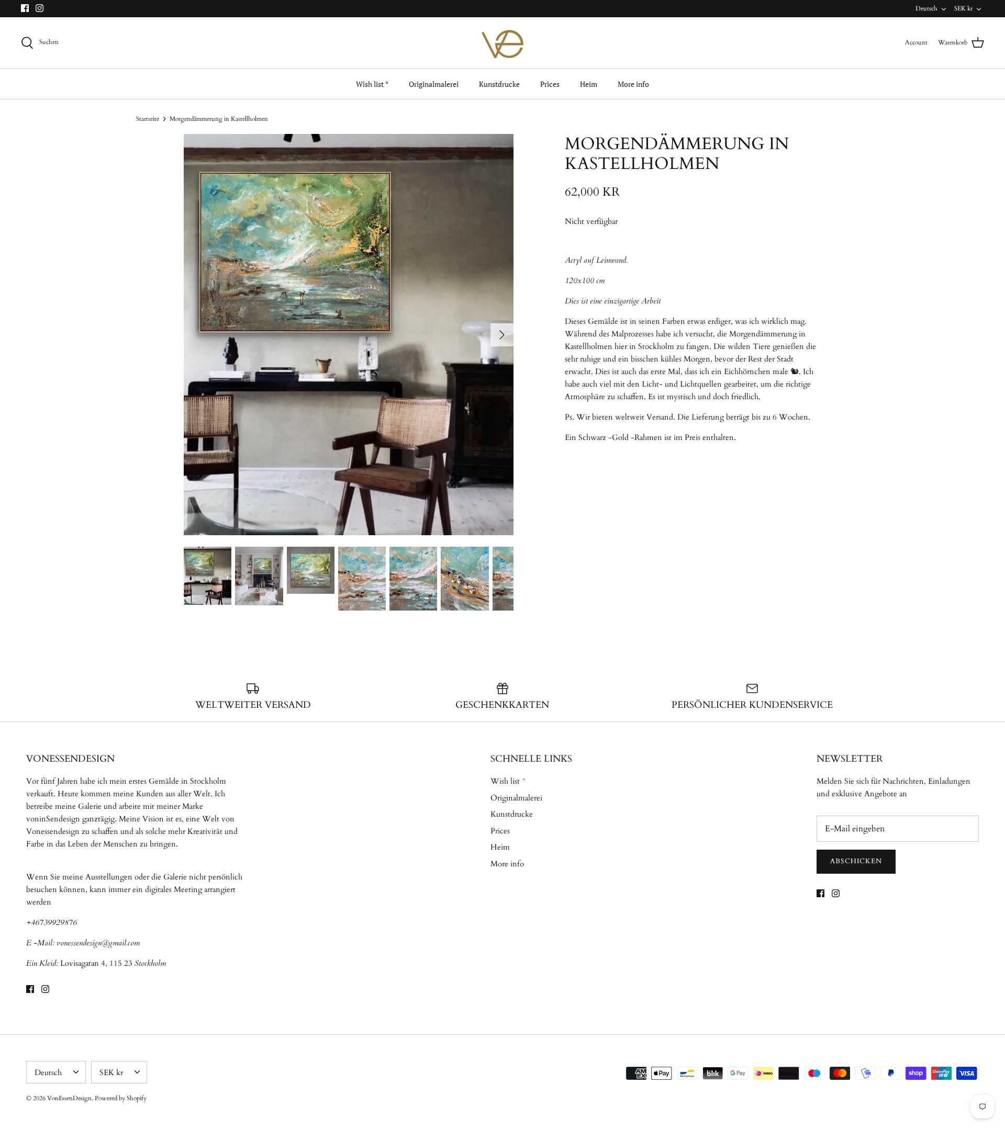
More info (633, 84)
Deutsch (926, 8)
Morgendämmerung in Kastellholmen (219, 119)
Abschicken (856, 861)
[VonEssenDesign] (502, 43)
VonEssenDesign (69, 1098)
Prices (550, 84)
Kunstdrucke (499, 84)
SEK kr (963, 8)
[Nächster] (501, 334)
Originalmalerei (434, 84)
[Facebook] (25, 8)
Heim (588, 84)
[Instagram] (39, 8)
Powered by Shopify (121, 1098)
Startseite (147, 119)
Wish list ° (372, 84)
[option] (348, 334)
